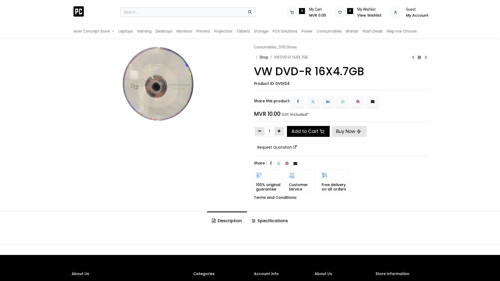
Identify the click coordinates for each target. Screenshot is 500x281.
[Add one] (279, 131)
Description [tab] (229, 221)
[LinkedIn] (328, 101)
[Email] (372, 101)
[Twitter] (313, 101)
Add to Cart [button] (304, 131)
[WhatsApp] (342, 101)
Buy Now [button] (346, 131)
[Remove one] (260, 131)
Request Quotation (274, 147)
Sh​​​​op (264, 57)
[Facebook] (298, 101)
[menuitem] (94, 31)
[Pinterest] (358, 101)
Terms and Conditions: (275, 197)
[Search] (250, 12)
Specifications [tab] (272, 221)
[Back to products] (419, 57)
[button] (277, 147)
